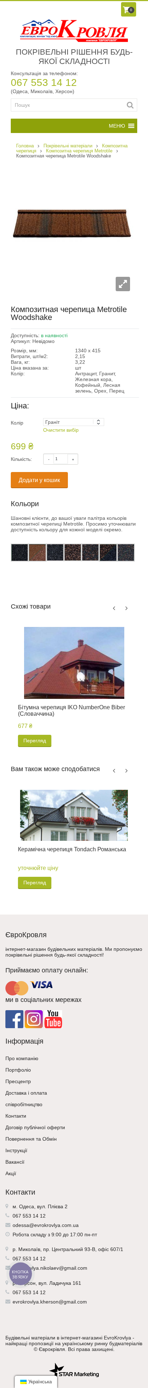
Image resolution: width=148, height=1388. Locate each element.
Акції (10, 1173)
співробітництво (23, 1104)
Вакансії (14, 1162)
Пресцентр (18, 1081)
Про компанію (21, 1058)
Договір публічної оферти (35, 1127)
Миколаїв (29, 1249)
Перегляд (34, 740)
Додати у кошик (39, 480)
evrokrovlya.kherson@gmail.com (50, 1302)
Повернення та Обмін (31, 1139)
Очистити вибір (61, 430)
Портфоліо (18, 1070)
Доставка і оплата (26, 1093)
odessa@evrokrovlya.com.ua (46, 1225)
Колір (17, 423)
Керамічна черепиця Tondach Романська (72, 849)
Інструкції (16, 1150)
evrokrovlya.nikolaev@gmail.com (50, 1268)
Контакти (15, 1116)
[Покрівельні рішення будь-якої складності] (74, 30)
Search (130, 105)
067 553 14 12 (44, 82)
